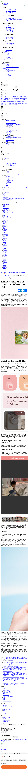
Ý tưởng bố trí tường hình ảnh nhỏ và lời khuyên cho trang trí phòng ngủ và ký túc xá (14, 684)
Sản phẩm (5, 4)
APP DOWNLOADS (10, 162)
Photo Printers (9, 129)
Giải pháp (5, 194)
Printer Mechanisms (10, 143)
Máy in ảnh (8, 27)
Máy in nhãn (8, 29)
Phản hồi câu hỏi (9, 65)
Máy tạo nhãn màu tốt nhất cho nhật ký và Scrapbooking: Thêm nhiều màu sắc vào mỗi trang (14, 673)
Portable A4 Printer (7, 217)
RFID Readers (9, 141)
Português (16, 98)
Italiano (11, 99)
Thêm (11, 660)
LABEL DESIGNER (10, 165)
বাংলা (13, 98)
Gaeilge (2, 104)
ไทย (26, 96)
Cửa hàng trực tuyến (10, 70)
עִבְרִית (10, 104)
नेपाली (15, 101)
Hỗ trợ (7, 80)
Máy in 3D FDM (9, 30)
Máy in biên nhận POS (11, 9)
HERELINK (9, 164)
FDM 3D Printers (10, 132)
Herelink (8, 57)
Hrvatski (19, 103)
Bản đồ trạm (7, 740)
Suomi (22, 103)
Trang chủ (5, 3)
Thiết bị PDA (9, 44)
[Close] (2, 95)
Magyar (18, 101)
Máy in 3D (5, 214)
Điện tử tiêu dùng (7, 210)
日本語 (7, 99)
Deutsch (23, 96)
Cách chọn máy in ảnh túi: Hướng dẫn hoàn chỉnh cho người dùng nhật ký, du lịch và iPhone (15, 679)
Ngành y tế (5, 721)
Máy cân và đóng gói (10, 38)
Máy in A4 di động (10, 28)
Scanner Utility (9, 56)
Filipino (2, 99)
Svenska (6, 103)
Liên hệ (5, 63)
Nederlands (7, 101)
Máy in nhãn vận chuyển (11, 31)
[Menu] (2, 110)
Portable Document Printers (12, 130)
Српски (2, 103)
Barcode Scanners (10, 140)
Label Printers (9, 121)
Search (2, 154)
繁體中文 (15, 96)
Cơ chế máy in (9, 50)
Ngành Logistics (6, 720)
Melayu (18, 99)
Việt (7, 79)
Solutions (5, 59)
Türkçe (14, 99)
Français (19, 96)
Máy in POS (6, 205)
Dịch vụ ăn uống (6, 717)
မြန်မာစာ (3, 101)
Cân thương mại (9, 37)
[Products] (2, 106)
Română (12, 101)
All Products (6, 204)
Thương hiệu (6, 51)
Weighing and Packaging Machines (13, 137)
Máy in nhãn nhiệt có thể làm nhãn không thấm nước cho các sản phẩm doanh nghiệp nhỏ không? (14, 668)
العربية (10, 98)
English (6, 96)
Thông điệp (8, 75)
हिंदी (5, 99)
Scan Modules (9, 144)
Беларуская (14, 104)
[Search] (2, 83)
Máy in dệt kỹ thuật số (11, 18)
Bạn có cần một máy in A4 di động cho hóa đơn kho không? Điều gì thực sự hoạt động (14, 665)
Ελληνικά (22, 101)
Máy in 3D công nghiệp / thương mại (14, 19)
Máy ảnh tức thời (9, 25)
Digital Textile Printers (11, 123)
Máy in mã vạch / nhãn (11, 11)
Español (7, 98)
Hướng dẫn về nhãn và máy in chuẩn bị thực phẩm (16, 658)
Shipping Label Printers (11, 134)
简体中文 (3, 96)
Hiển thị (7, 74)
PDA (4, 215)
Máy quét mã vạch (10, 43)
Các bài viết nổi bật (10, 78)
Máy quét (5, 209)
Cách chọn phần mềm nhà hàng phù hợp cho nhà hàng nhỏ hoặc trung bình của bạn (15, 663)
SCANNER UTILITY (11, 163)
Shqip (13, 103)
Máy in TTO (8, 20)
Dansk (15, 103)
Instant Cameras (9, 127)
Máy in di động (9, 12)
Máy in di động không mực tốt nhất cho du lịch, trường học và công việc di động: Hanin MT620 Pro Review (15, 681)
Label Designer (9, 58)
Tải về (4, 52)
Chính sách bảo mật (19, 739)
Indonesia (22, 99)
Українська (21, 98)
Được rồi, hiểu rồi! (6, 767)
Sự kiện (7, 71)
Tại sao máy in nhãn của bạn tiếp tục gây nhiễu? (13, 677)
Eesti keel (6, 104)
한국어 (25, 98)
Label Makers (9, 131)
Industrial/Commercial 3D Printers (13, 124)
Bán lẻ (4, 718)
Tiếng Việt (3, 98)
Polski (25, 99)
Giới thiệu (5, 68)
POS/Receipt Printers (10, 120)
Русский (11, 96)
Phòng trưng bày (9, 73)
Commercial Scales (10, 136)
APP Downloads (9, 54)
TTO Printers (9, 125)
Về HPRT (8, 69)
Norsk (26, 103)
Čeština (9, 103)
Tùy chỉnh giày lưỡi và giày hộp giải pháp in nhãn (14, 657)
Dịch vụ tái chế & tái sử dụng (12, 67)
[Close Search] (16, 87)
